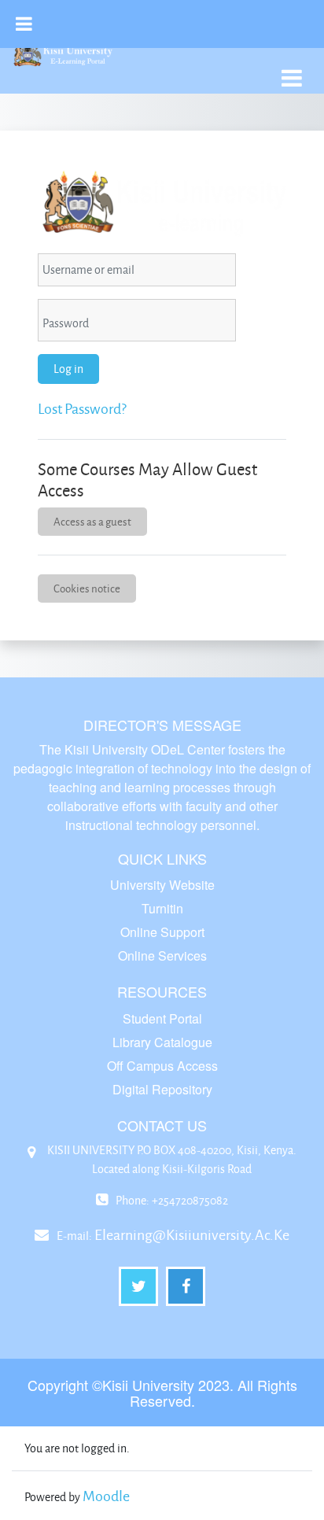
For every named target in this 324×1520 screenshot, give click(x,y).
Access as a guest (92, 521)
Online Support (162, 932)
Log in (68, 368)
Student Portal (162, 1018)
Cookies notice (86, 588)
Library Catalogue (162, 1042)
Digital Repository (162, 1089)
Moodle (106, 1495)
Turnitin (162, 908)
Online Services (162, 955)
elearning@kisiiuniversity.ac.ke (191, 1234)
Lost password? (82, 408)
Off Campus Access (162, 1066)
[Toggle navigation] (291, 70)
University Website (162, 885)
